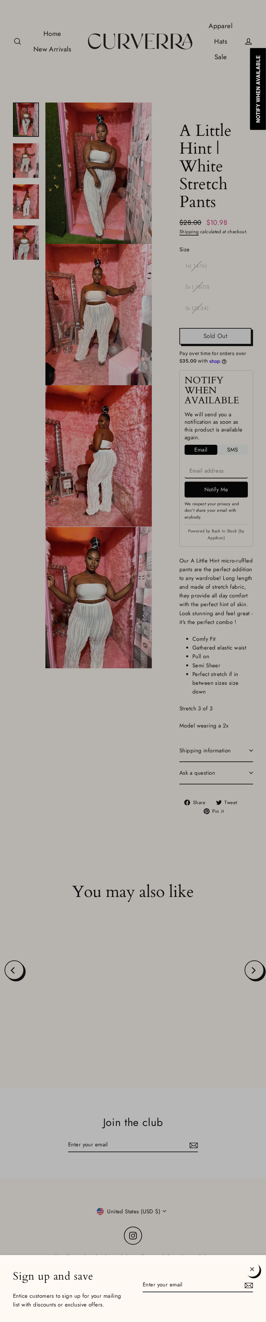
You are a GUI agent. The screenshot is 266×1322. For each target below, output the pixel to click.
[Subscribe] (248, 1285)
